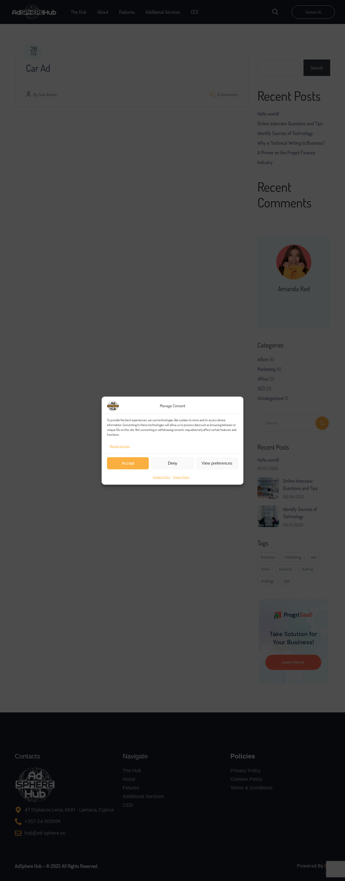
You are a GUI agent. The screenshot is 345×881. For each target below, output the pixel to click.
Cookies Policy (161, 477)
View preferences (217, 463)
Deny (172, 463)
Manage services (120, 446)
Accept (128, 463)
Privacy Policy (181, 477)
